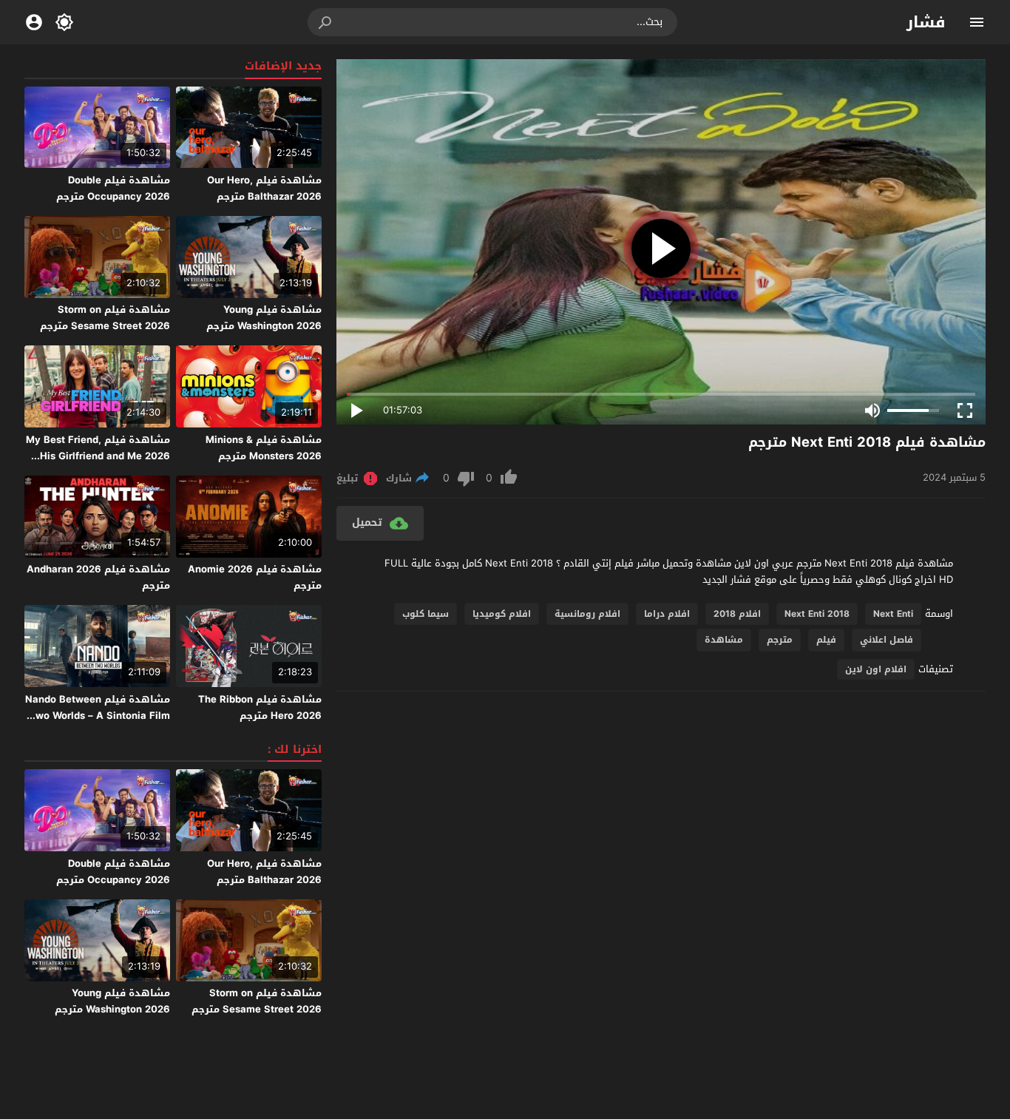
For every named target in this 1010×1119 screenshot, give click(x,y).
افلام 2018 (737, 614)
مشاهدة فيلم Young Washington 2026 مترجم (264, 317)
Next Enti (893, 614)
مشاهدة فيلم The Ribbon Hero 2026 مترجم (260, 707)
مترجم (780, 640)
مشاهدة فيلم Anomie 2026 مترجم (255, 577)
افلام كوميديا (501, 614)
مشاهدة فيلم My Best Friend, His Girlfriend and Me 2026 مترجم (98, 455)
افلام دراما (667, 614)
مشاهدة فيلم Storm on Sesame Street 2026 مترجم (105, 317)
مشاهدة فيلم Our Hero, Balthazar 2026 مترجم (264, 188)
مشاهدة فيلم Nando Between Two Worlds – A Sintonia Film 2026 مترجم (97, 715)
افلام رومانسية (587, 614)
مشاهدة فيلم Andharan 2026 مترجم (98, 577)
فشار (926, 22)
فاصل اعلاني (886, 640)
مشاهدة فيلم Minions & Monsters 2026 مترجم (264, 447)
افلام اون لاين (875, 669)
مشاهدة (724, 640)
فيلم (826, 640)
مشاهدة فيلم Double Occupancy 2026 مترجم (113, 188)
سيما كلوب (425, 614)
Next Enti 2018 (817, 614)
